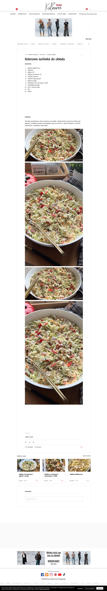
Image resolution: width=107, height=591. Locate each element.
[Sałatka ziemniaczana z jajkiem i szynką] (28, 465)
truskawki (89, 583)
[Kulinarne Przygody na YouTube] (59, 574)
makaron (42, 583)
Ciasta (33, 44)
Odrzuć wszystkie (89, 588)
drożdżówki (65, 583)
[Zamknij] (105, 588)
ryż (102, 583)
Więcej (79, 44)
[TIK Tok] (64, 574)
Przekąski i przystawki (67, 44)
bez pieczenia (27, 583)
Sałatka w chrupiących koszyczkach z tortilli (51, 475)
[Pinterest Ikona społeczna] (55, 574)
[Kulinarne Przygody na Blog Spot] (46, 574)
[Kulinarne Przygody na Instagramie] (51, 574)
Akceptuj (100, 588)
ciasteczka (96, 583)
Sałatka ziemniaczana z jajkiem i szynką (26, 475)
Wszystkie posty (22, 44)
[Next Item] (89, 27)
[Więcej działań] (82, 55)
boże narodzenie (17, 583)
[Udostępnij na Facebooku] (25, 442)
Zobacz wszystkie (87, 455)
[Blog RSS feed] (17, 9)
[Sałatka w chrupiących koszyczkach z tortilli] (54, 465)
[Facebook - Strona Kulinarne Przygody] (42, 574)
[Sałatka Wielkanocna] (79, 465)
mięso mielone (74, 583)
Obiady (54, 44)
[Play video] (54, 145)
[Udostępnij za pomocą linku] (33, 442)
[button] (88, 44)
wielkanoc (49, 583)
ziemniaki (35, 583)
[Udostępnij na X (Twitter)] (29, 442)
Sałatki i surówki (43, 44)
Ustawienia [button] (80, 588)
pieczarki (57, 583)
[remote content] (54, 105)
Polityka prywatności (44, 589)
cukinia (82, 583)
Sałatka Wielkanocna (76, 474)
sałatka (27, 433)
